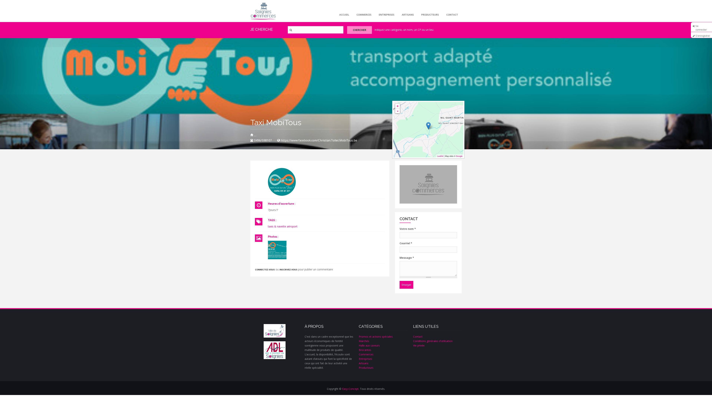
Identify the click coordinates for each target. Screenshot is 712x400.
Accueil (344, 14)
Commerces (364, 14)
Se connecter (701, 27)
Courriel (406, 243)
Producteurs (430, 14)
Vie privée (419, 345)
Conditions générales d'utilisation (433, 341)
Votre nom (408, 229)
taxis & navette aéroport (282, 226)
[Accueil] (263, 11)
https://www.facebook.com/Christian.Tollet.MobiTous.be (319, 140)
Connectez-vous (265, 269)
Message (407, 257)
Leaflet (440, 155)
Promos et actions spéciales (376, 336)
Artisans (408, 14)
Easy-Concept (350, 389)
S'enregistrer (702, 35)
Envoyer (406, 284)
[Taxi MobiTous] (277, 250)
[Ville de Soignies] (275, 331)
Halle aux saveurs (369, 345)
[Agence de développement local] (275, 350)
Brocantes (365, 350)
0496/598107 (263, 140)
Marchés (364, 341)
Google (459, 155)
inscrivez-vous (288, 269)
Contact (452, 14)
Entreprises (386, 14)
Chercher (359, 30)
